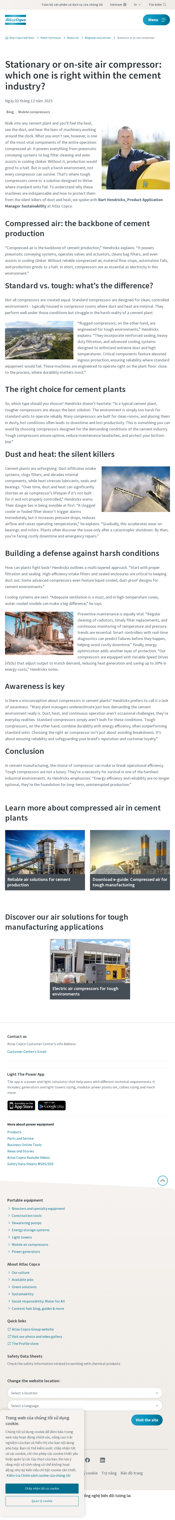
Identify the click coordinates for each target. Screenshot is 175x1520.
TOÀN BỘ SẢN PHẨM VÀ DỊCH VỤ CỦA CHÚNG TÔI (72, 5)
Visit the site (147, 1420)
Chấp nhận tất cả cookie (42, 1488)
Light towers (22, 1237)
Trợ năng (109, 1473)
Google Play (52, 1105)
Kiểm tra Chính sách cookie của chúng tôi (38, 1475)
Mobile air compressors (30, 1244)
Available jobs (22, 1279)
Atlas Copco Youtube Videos (28, 1157)
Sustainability (22, 1294)
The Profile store (25, 1343)
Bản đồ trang (132, 1473)
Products (14, 1132)
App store (21, 1105)
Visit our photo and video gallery (37, 1336)
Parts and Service (20, 1138)
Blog (10, 112)
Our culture (20, 1272)
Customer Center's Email (26, 1051)
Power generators (26, 1251)
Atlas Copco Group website (33, 1329)
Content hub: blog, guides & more (38, 1308)
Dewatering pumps (26, 1223)
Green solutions (24, 1287)
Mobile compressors (34, 112)
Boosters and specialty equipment (38, 1208)
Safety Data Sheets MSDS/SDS (30, 1164)
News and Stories (20, 1151)
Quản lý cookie (85, 1473)
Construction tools (27, 1215)
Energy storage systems (30, 1230)
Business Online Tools (24, 1144)
